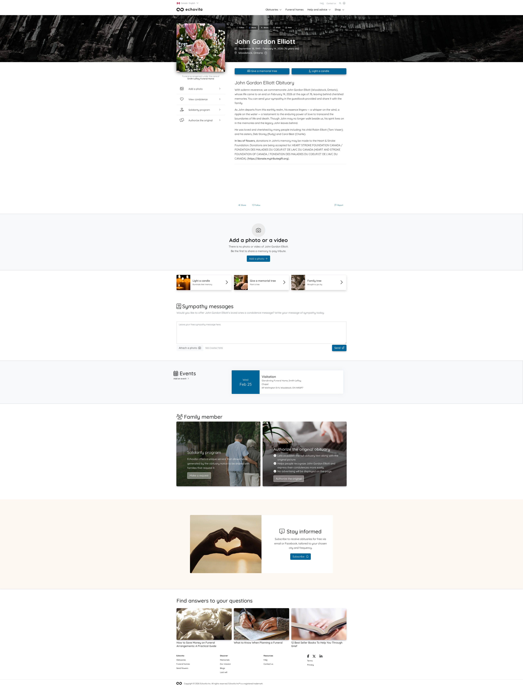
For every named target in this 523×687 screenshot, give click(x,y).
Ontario (258, 52)
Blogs (222, 668)
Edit (344, 27)
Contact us (331, 3)
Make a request (199, 475)
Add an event (180, 378)
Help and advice (317, 9)
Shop (338, 9)
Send (337, 347)
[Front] (189, 9)
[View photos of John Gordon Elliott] (201, 47)
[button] (188, 3)
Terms (310, 660)
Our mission (225, 664)
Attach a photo (188, 347)
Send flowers (182, 668)
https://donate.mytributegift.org (268, 158)
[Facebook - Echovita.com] (308, 657)
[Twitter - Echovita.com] (314, 657)
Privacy (310, 665)
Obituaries (272, 9)
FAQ (322, 3)
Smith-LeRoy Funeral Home (200, 78)
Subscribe (299, 556)
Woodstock (245, 52)
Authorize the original (289, 478)
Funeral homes (294, 9)
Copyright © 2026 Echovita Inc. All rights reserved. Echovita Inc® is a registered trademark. (223, 683)
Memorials (224, 660)
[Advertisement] (290, 183)
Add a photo (256, 258)
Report (340, 205)
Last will (223, 672)
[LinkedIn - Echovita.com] (321, 657)
